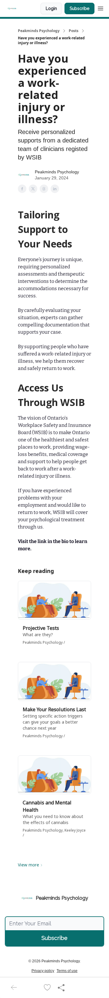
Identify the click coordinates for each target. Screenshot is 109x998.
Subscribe (79, 8)
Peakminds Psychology (39, 30)
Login (51, 8)
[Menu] (100, 7)
